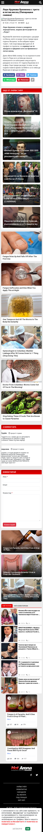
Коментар (8, 493)
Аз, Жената (21, 795)
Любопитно (21, 789)
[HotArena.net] (21, 768)
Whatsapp (10, 80)
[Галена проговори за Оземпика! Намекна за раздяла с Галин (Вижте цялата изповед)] (9, 651)
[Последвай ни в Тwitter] (36, 775)
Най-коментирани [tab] (21, 606)
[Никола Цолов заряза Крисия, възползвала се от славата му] (21, 217)
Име (5, 477)
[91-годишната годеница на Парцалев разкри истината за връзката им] (9, 668)
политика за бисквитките (13, 821)
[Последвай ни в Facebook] (31, 775)
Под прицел (21, 797)
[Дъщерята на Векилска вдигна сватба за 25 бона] (21, 172)
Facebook (10, 75)
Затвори (17, 828)
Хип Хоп (21, 800)
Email (5, 485)
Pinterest (25, 80)
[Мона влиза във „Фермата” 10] (21, 104)
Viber (22, 75)
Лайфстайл (21, 787)
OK (27, 828)
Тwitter (33, 75)
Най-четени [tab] (7, 606)
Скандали (21, 792)
